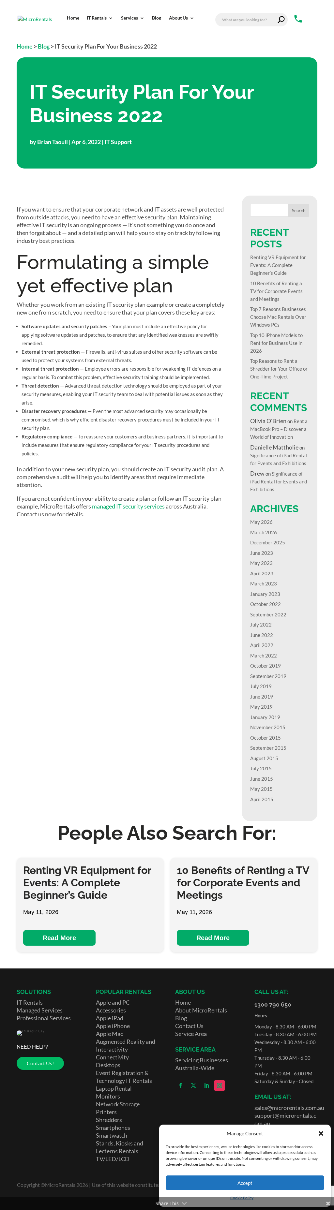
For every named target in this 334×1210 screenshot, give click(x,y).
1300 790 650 (272, 1004)
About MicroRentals (201, 1010)
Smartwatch (111, 1135)
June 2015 (261, 779)
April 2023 (261, 573)
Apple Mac (109, 1033)
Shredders (109, 1119)
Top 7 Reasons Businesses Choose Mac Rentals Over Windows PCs (278, 317)
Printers (106, 1111)
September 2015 (268, 748)
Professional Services (44, 1018)
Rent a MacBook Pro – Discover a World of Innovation (279, 429)
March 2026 (263, 532)
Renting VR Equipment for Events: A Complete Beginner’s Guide (278, 265)
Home (25, 46)
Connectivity (112, 1057)
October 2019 (265, 666)
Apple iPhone (113, 1025)
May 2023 (261, 563)
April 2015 (261, 799)
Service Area (191, 1033)
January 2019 (265, 717)
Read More (59, 937)
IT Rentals (30, 1002)
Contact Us (189, 1025)
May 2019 (261, 707)
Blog (44, 46)
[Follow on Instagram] (219, 1085)
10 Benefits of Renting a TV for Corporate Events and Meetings (276, 291)
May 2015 (261, 789)
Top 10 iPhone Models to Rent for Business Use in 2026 (276, 343)
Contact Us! (40, 1063)
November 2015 (267, 727)
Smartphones (113, 1127)
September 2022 (268, 614)
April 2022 (261, 645)
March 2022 (263, 655)
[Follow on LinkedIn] (206, 1085)
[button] (321, 1133)
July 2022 (261, 624)
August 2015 (264, 758)
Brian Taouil (52, 141)
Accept (244, 1183)
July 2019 (261, 686)
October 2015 (265, 738)
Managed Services (40, 1010)
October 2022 (265, 604)
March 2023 (263, 583)
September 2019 (268, 676)
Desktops (108, 1065)
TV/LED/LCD (112, 1158)
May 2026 (261, 522)
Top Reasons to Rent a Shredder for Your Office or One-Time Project (279, 368)
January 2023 (265, 594)
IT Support (118, 141)
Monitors (108, 1096)
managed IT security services (128, 506)
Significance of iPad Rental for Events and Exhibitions (278, 481)
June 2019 (261, 697)
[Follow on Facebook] (180, 1085)
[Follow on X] (193, 1085)
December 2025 (267, 542)
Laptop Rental (114, 1088)
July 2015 (261, 768)
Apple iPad (109, 1018)
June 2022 (261, 635)
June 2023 (261, 553)
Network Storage (118, 1104)
